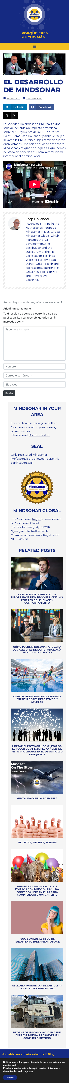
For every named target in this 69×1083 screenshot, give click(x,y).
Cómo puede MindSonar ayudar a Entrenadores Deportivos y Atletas (37, 699)
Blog (51, 1054)
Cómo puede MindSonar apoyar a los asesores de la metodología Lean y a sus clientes (37, 649)
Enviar (9, 393)
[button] (15, 107)
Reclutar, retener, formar (37, 842)
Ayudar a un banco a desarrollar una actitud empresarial (37, 987)
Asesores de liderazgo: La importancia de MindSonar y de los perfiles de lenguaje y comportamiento (37, 598)
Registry (37, 519)
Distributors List (39, 435)
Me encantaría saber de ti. (29, 1054)
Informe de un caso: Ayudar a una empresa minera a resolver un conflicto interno (37, 1035)
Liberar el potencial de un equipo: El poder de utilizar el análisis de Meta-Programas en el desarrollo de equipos (37, 750)
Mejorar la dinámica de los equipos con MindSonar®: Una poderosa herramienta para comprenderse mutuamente (37, 890)
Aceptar (10, 1077)
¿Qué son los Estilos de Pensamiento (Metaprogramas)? (37, 940)
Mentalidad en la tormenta (37, 798)
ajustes (29, 1071)
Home (6, 1054)
